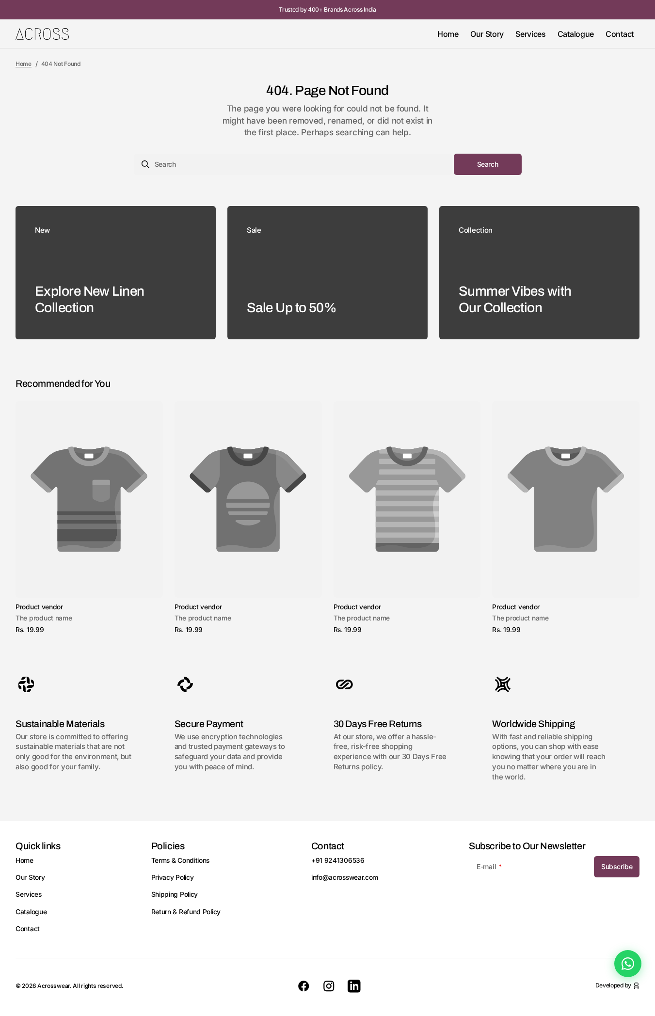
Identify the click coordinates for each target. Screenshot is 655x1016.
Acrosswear (53, 985)
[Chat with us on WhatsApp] (627, 963)
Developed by (613, 985)
